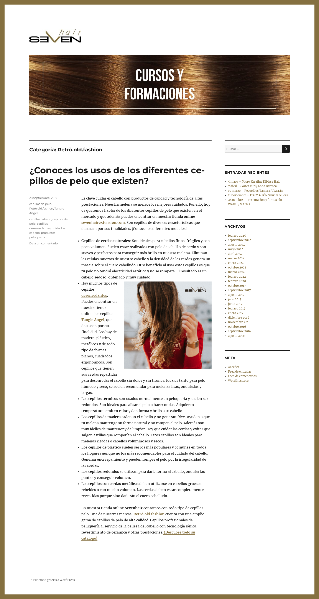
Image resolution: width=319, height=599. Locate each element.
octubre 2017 (237, 286)
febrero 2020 (237, 281)
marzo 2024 (236, 258)
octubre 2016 (237, 327)
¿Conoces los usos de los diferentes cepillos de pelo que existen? (117, 175)
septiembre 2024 (239, 240)
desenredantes (94, 295)
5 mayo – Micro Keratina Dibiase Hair (254, 181)
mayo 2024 (235, 249)
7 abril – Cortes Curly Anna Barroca (252, 186)
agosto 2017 (236, 295)
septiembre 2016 (239, 331)
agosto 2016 (236, 336)
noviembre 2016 (239, 322)
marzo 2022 (236, 272)
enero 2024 (236, 263)
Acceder (233, 367)
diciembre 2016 (238, 317)
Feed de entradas (239, 371)
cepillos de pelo (40, 204)
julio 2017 (234, 299)
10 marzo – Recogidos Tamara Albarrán (255, 191)
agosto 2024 (236, 245)
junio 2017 (235, 304)
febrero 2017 (236, 308)
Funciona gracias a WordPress (54, 580)
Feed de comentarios (242, 376)
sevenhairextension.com (103, 222)
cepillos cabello (40, 219)
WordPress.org (238, 381)
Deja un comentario (43, 243)
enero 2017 (235, 313)
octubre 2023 (237, 267)
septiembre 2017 (239, 290)
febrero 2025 (237, 235)
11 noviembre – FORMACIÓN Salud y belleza (258, 195)
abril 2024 (235, 254)
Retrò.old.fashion (41, 208)
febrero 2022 (237, 276)
